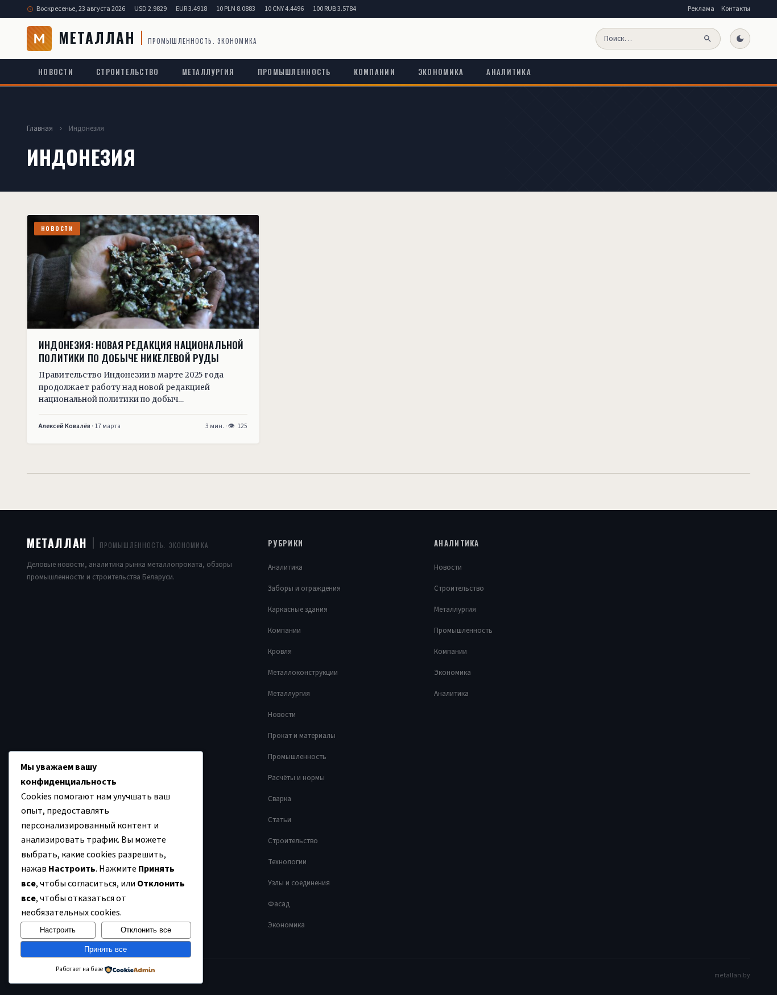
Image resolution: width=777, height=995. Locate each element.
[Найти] (708, 38)
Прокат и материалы (302, 736)
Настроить (58, 930)
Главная (40, 128)
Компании (374, 72)
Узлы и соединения (299, 883)
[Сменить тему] (740, 38)
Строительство (127, 72)
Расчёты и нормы (296, 778)
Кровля (280, 651)
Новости (55, 72)
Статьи (279, 820)
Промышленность (294, 72)
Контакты (735, 9)
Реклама (701, 9)
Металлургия (208, 72)
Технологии (287, 862)
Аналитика (508, 72)
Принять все (105, 949)
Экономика (441, 72)
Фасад (279, 904)
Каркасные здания (298, 609)
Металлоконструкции (303, 673)
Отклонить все (146, 930)
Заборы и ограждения (304, 588)
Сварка (279, 799)
